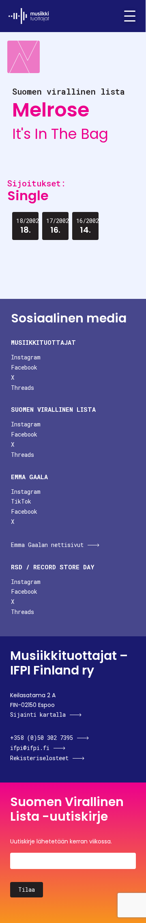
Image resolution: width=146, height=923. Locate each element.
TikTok (21, 501)
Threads (22, 387)
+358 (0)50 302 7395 (41, 737)
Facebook (24, 367)
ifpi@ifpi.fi (29, 748)
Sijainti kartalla (38, 714)
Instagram (26, 357)
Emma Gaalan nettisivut (47, 545)
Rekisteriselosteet (39, 758)
